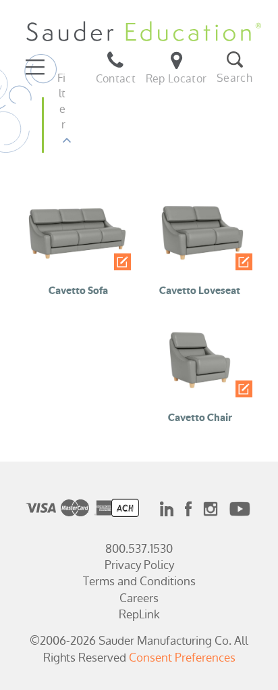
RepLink (139, 614)
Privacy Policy (139, 565)
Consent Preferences (182, 657)
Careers (139, 598)
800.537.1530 (139, 549)
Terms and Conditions (139, 581)
